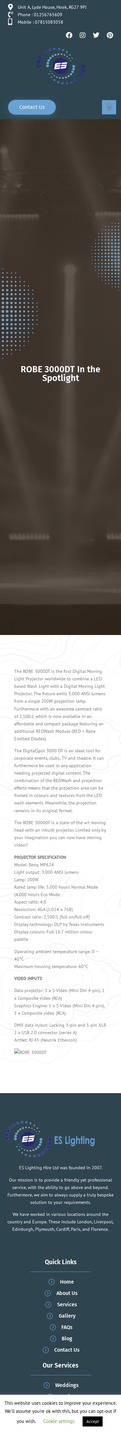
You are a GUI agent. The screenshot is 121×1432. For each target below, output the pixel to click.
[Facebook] (69, 35)
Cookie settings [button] (59, 1421)
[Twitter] (96, 35)
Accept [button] (92, 1421)
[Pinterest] (109, 35)
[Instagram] (82, 35)
